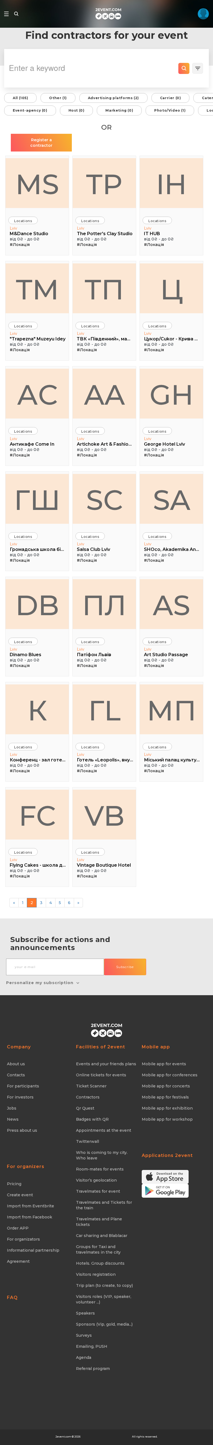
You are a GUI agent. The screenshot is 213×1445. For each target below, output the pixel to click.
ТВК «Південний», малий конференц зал (105, 339)
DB (37, 605)
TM (37, 289)
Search (183, 68)
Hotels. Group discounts (100, 1263)
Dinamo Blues (25, 654)
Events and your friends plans (106, 1063)
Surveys (84, 1335)
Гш (37, 500)
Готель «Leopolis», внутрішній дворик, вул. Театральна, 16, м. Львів (105, 760)
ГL (104, 710)
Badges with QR (92, 1119)
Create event (20, 1194)
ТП (104, 289)
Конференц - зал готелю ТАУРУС (38, 760)
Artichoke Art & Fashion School (105, 444)
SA (171, 500)
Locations (23, 221)
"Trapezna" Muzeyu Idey (37, 339)
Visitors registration (96, 1274)
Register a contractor (41, 142)
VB (104, 816)
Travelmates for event (98, 1191)
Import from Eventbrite (30, 1205)
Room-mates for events (100, 1169)
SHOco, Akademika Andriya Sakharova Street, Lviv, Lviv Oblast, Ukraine (172, 549)
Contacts (16, 1074)
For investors (20, 1097)
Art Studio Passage (166, 654)
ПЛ (104, 605)
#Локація (20, 244)
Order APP (18, 1228)
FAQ (12, 1297)
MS (37, 184)
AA (104, 395)
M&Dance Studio (29, 233)
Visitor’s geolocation (96, 1180)
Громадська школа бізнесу (38, 549)
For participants (23, 1086)
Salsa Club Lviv (93, 549)
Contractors (88, 1097)
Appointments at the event (103, 1130)
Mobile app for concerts (166, 1086)
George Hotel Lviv (164, 444)
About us (16, 1063)
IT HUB (152, 233)
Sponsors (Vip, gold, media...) (104, 1324)
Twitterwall (87, 1141)
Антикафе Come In (32, 444)
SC (104, 500)
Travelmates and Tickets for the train (104, 1205)
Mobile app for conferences (169, 1074)
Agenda (83, 1357)
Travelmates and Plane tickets (99, 1221)
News (13, 1119)
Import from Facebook (29, 1217)
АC (37, 395)
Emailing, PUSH (91, 1346)
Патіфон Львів (94, 654)
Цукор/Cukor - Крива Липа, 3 (172, 339)
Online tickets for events (101, 1074)
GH (171, 395)
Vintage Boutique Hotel (104, 865)
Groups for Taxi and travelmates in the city (98, 1249)
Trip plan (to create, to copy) (104, 1285)
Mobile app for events (164, 1063)
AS (171, 605)
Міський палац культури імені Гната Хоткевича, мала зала (172, 760)
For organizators (23, 1239)
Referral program (93, 1368)
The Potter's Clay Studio (105, 233)
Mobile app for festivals (165, 1097)
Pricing (14, 1183)
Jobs (11, 1108)
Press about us (22, 1130)
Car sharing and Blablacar (101, 1235)
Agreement (18, 1261)
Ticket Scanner (91, 1086)
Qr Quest (85, 1108)
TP (104, 184)
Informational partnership (33, 1250)
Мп (171, 710)
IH (171, 184)
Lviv (13, 228)
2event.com (63, 1436)
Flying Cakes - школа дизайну (38, 865)
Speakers (85, 1313)
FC (37, 816)
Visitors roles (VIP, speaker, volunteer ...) (103, 1299)
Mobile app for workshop (167, 1119)
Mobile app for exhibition (167, 1108)
